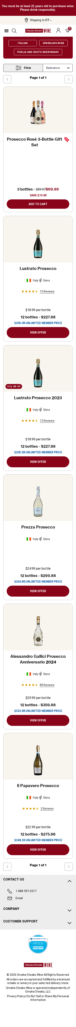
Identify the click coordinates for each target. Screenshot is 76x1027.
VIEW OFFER (38, 332)
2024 (38, 659)
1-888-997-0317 (26, 891)
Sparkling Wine (53, 43)
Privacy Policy (16, 996)
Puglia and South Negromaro (38, 52)
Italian (23, 43)
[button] (38, 20)
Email (19, 898)
